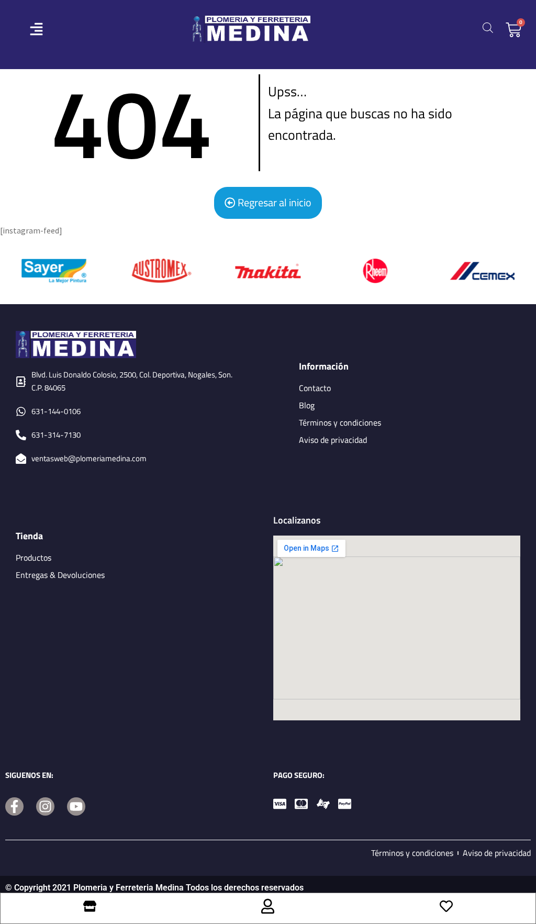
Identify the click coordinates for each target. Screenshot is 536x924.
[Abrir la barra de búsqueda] (488, 27)
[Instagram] (45, 806)
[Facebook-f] (14, 806)
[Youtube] (76, 806)
